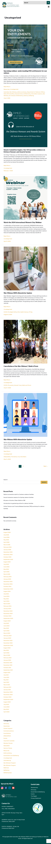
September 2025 (8, 559)
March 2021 (7, 684)
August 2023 (7, 621)
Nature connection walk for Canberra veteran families (19, 494)
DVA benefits (10, 94)
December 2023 (8, 611)
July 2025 (6, 564)
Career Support (8, 728)
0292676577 (9, 806)
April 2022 (6, 653)
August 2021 (7, 672)
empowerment (18, 94)
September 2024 (8, 589)
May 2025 (6, 569)
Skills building (8, 753)
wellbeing (31, 95)
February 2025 (7, 576)
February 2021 (7, 687)
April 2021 (6, 682)
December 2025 (8, 552)
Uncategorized (14, 89)
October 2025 (7, 557)
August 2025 (7, 562)
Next (46, 466)
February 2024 (7, 606)
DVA (5, 94)
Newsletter (7, 745)
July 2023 (6, 623)
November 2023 (8, 613)
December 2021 (8, 662)
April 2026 (6, 542)
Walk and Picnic (26, 385)
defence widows (21, 92)
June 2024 (6, 596)
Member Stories (8, 743)
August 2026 (7, 532)
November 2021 (8, 665)
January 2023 (7, 638)
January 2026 (7, 549)
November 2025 (8, 554)
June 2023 (6, 626)
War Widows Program (10, 763)
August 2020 (7, 702)
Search (6, 479)
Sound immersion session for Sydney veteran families (18, 497)
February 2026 (7, 547)
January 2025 (7, 579)
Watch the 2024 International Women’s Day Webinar (23, 222)
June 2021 (6, 677)
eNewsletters (7, 736)
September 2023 (8, 618)
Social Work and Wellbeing (11, 755)
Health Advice (24, 312)
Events (5, 738)
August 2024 (7, 591)
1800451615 (11, 808)
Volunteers (23, 456)
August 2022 (7, 648)
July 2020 (6, 704)
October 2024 (7, 586)
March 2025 (7, 574)
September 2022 (8, 645)
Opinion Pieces (8, 748)
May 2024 (6, 599)
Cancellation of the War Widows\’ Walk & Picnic (21, 366)
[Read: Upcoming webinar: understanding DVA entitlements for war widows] (25, 46)
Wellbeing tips (8, 772)
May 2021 (6, 680)
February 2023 (7, 635)
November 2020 (8, 694)
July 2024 (6, 594)
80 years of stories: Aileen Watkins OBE (14, 500)
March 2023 (7, 633)
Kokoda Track (18, 385)
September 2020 (8, 699)
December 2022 (8, 640)
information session (36, 94)
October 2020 (7, 697)
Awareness (7, 726)
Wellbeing (6, 770)
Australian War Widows (10, 92)
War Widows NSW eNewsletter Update (18, 293)
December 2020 (8, 692)
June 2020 (6, 707)
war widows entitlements (16, 95)
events (11, 385)
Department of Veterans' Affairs (36, 92)
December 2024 (8, 581)
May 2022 (6, 650)
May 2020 (6, 709)
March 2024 (7, 603)
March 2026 (7, 544)
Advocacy (6, 723)
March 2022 (7, 655)
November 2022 (8, 643)
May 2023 (6, 628)
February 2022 (7, 657)
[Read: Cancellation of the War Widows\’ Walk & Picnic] (25, 341)
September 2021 (8, 670)
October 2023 (7, 616)
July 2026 (6, 535)
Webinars (6, 767)
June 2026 (6, 537)
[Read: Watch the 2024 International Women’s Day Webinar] (25, 198)
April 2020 (6, 712)
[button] (48, 6)
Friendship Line (15, 456)
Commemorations (9, 731)
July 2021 (6, 675)
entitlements (26, 94)
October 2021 (7, 667)
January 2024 (7, 608)
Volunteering (7, 760)
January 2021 (7, 689)
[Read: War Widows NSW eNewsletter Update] (25, 268)
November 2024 (8, 584)
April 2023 (6, 630)
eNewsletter (7, 456)
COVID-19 (6, 312)
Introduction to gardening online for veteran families (18, 503)
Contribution (7, 733)
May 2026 (6, 540)
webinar (25, 95)
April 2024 (6, 601)
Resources (6, 89)
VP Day (30, 312)
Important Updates (9, 740)
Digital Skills (13, 312)
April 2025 (6, 571)
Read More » (7, 86)
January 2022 (7, 660)
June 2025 (6, 567)
